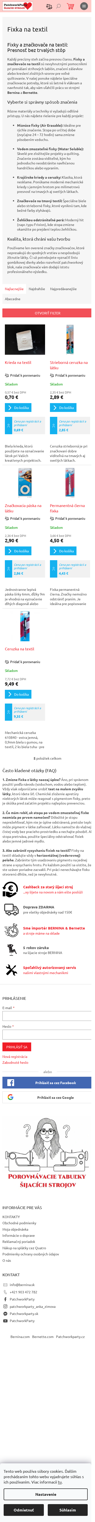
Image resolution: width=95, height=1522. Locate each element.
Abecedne (12, 299)
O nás (6, 1260)
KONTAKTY (11, 1216)
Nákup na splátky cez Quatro (24, 1248)
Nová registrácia (14, 1056)
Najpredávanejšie (63, 288)
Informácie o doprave (18, 1235)
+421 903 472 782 (23, 1292)
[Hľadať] (58, 6)
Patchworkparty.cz (70, 1336)
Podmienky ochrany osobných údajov (30, 1254)
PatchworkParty (22, 1299)
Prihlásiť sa (16, 1047)
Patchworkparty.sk (24, 1313)
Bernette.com (43, 1336)
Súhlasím (67, 1509)
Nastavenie (45, 1494)
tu (60, 1481)
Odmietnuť (24, 1509)
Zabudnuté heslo (15, 1062)
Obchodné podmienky (19, 1223)
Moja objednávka (15, 1229)
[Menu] (84, 6)
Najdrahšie (37, 288)
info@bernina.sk (22, 1284)
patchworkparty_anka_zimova (33, 1306)
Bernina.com (20, 1336)
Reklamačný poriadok (18, 1241)
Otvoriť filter (47, 313)
